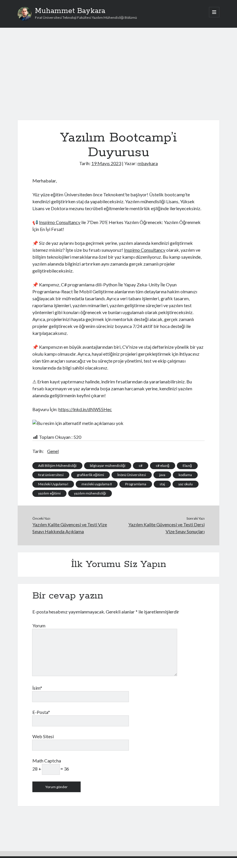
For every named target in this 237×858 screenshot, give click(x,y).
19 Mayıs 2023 (106, 163)
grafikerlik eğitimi (90, 475)
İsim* (37, 688)
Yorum (38, 625)
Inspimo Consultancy (59, 222)
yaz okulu (185, 484)
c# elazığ (162, 465)
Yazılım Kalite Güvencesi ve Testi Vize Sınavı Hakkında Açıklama (69, 528)
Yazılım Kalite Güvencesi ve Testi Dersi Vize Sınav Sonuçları (166, 528)
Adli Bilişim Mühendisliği (57, 465)
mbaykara (148, 163)
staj (162, 484)
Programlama (135, 484)
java (162, 475)
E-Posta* (41, 712)
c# (140, 465)
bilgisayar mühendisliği (107, 465)
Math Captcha (46, 760)
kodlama (185, 475)
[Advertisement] (119, 77)
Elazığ (187, 465)
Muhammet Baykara (70, 11)
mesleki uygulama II (97, 484)
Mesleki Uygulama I (53, 484)
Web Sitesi (43, 736)
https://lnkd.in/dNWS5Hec (85, 409)
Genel (53, 451)
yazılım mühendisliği (90, 493)
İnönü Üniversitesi (131, 475)
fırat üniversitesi (51, 475)
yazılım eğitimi (49, 493)
